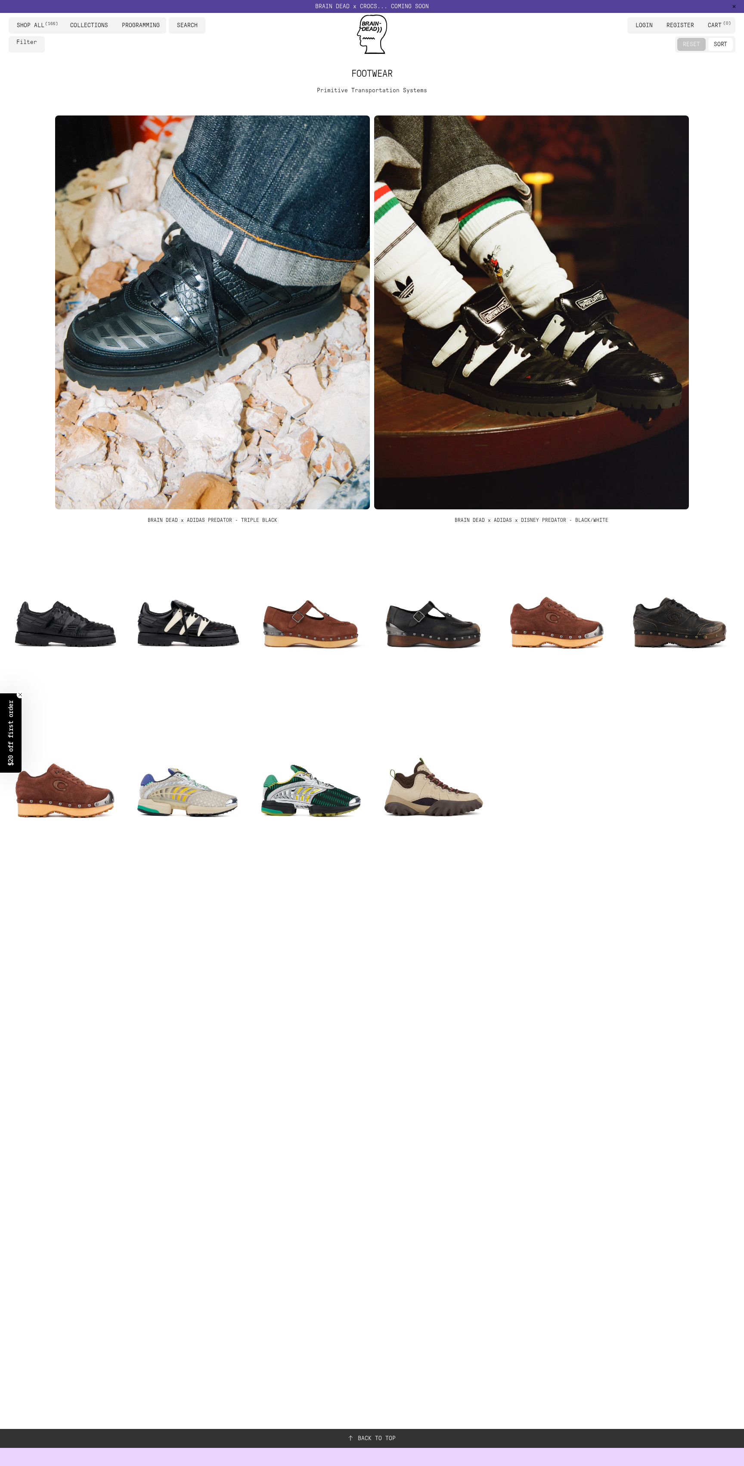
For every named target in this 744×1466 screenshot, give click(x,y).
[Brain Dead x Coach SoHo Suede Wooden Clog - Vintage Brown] (556, 623)
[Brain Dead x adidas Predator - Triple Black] (65, 623)
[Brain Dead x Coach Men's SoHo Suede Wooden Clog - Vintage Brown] (65, 794)
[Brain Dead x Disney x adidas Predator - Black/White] (187, 623)
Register (680, 25)
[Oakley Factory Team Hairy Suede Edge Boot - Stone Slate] (433, 794)
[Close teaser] (20, 695)
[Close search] (200, 25)
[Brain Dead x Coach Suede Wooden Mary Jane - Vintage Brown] (310, 623)
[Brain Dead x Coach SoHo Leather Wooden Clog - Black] (679, 623)
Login (644, 25)
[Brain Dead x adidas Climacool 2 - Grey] (187, 794)
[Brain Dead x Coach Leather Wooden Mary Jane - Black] (433, 623)
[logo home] (372, 34)
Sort (720, 44)
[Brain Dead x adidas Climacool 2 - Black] (310, 794)
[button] (372, 6)
